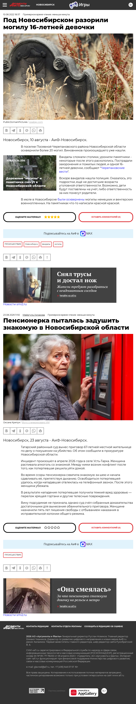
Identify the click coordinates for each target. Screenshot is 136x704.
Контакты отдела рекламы (66, 626)
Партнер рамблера (56, 691)
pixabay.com (36, 122)
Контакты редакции (37, 626)
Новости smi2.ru (15, 304)
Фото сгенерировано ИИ (36, 422)
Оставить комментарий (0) (106, 217)
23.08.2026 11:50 (11, 315)
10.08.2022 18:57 (11, 14)
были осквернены (71, 199)
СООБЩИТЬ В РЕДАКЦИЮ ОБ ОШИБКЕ (103, 626)
